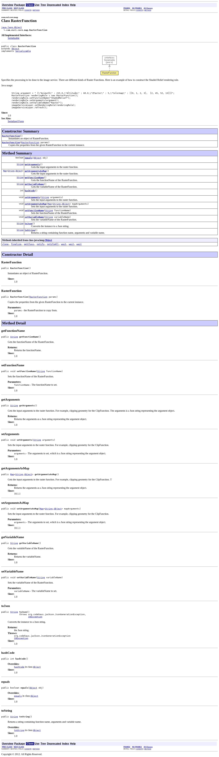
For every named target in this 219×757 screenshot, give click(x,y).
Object (15, 48)
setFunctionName (34, 210)
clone (5, 244)
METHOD (36, 10)
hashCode (30, 191)
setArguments (32, 197)
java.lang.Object (11, 27)
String (20, 164)
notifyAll (53, 244)
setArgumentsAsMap (35, 204)
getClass (29, 244)
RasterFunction (11, 136)
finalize (16, 244)
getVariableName (34, 184)
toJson (28, 223)
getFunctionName (34, 177)
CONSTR (28, 10)
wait (63, 244)
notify (40, 244)
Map (5, 171)
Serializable (13, 38)
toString (30, 230)
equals (28, 158)
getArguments (32, 164)
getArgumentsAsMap (35, 171)
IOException (35, 617)
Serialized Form (16, 121)
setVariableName (34, 217)
